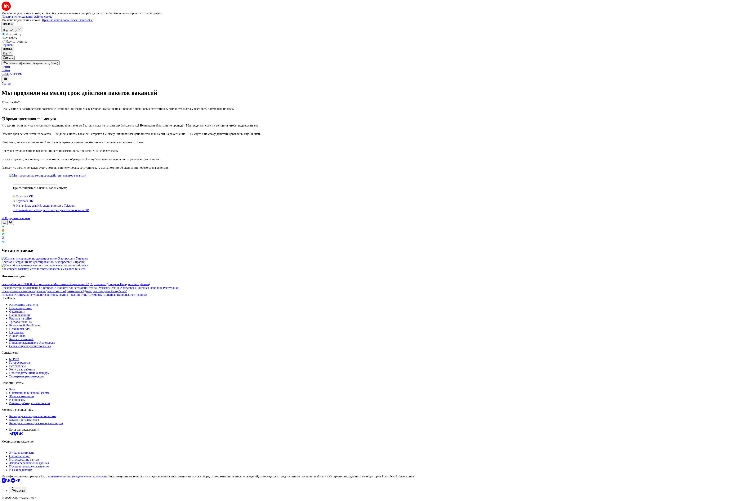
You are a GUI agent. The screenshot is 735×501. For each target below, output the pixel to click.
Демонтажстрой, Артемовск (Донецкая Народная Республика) (86, 291)
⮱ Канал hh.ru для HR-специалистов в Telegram (44, 205)
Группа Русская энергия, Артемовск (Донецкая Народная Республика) (133, 287)
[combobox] (17, 490)
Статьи (6, 83)
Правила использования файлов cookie (67, 20)
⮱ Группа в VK (23, 196)
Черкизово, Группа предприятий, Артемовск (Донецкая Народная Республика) (95, 294)
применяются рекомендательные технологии (77, 476)
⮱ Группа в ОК (23, 201)
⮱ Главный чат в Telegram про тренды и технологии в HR (51, 210)
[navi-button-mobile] (5, 79)
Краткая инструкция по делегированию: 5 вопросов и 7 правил (43, 262)
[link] (8, 58)
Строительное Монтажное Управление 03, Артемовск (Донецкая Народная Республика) (92, 284)
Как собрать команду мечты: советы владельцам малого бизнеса (43, 268)
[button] (6, 66)
